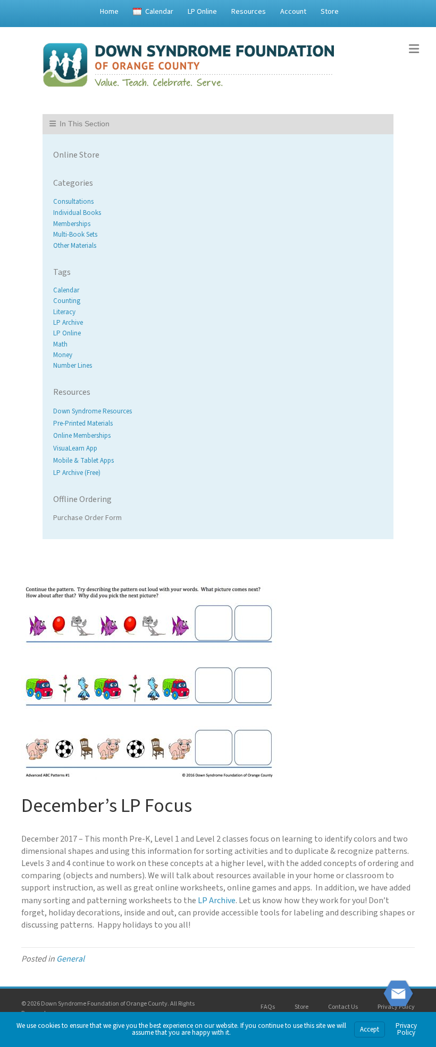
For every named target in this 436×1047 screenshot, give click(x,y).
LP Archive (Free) (76, 473)
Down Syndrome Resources (92, 411)
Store (330, 11)
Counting (66, 301)
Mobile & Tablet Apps (83, 460)
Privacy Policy (396, 1006)
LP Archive (68, 322)
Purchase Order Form (87, 518)
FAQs (268, 1006)
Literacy (64, 312)
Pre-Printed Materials (83, 424)
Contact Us (343, 1006)
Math (60, 344)
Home (109, 11)
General (70, 959)
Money (62, 355)
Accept (369, 1029)
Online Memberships (82, 436)
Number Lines (72, 365)
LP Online (202, 11)
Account (293, 11)
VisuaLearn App (75, 448)
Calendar (159, 11)
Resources (248, 11)
